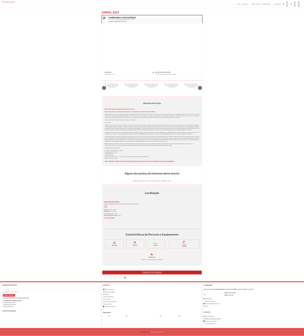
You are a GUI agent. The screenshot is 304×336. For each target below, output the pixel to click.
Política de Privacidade (13, 291)
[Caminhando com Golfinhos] (112, 87)
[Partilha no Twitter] (111, 278)
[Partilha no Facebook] (106, 278)
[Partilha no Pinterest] (120, 278)
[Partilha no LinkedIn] (115, 278)
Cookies (161, 332)
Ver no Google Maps (109, 218)
